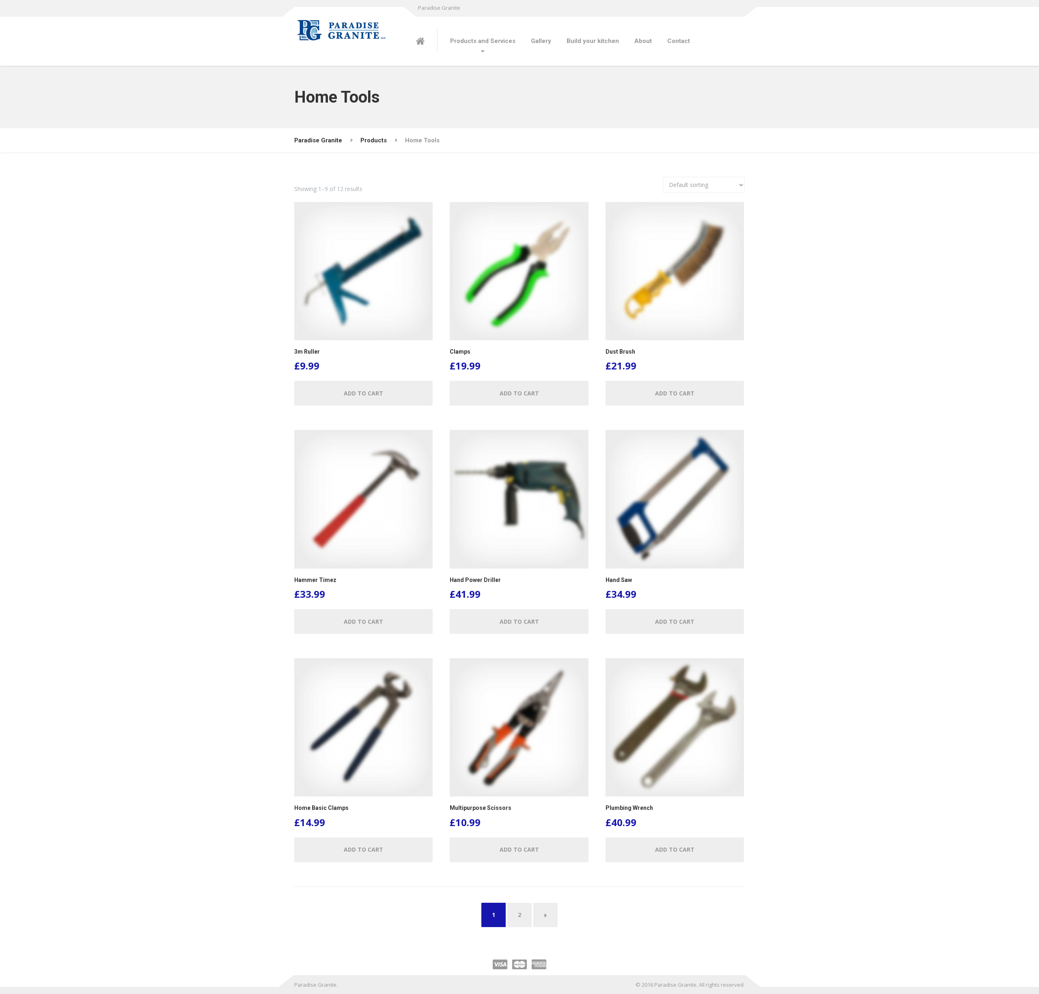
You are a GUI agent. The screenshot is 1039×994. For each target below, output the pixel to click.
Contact (678, 41)
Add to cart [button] (363, 393)
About (643, 41)
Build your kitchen (593, 41)
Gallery (541, 41)
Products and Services (482, 41)
